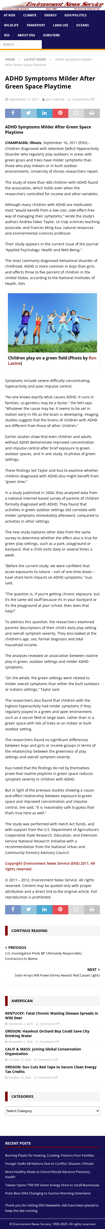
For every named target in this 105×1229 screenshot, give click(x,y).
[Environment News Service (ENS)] (52, 7)
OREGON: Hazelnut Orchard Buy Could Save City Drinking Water (47, 1033)
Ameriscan (22, 1000)
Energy (50, 15)
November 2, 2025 (21, 1024)
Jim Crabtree (55, 99)
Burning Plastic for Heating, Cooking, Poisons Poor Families (49, 1155)
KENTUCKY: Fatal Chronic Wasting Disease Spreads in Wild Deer (51, 1015)
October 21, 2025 (20, 1059)
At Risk (9, 15)
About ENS (26, 35)
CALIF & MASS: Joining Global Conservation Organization (43, 1051)
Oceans (82, 25)
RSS (7, 35)
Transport (36, 25)
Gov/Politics (75, 15)
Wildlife (11, 25)
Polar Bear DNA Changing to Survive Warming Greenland (47, 1193)
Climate (29, 15)
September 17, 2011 (24, 99)
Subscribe (51, 35)
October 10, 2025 (20, 1077)
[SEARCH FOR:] (21, 44)
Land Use (60, 25)
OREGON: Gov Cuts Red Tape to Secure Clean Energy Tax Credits (51, 1069)
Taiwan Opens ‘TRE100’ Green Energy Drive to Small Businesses (52, 1185)
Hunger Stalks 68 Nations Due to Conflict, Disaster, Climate (49, 1163)
